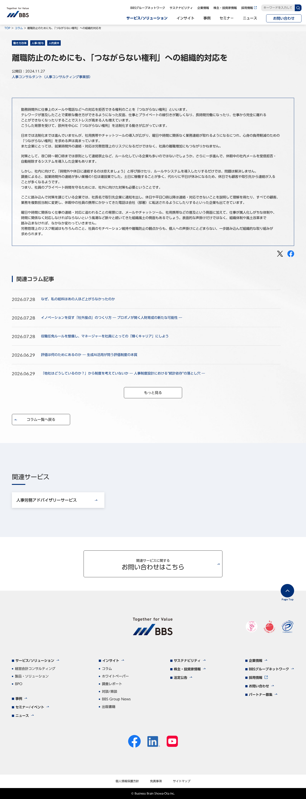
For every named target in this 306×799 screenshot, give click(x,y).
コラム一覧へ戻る (41, 419)
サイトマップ (181, 781)
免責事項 (156, 781)
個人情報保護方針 (127, 781)
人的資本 (54, 43)
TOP (7, 28)
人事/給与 (38, 43)
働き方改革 (20, 43)
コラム (19, 28)
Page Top (287, 599)
